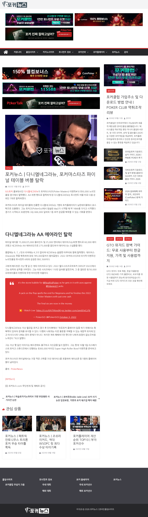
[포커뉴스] (10, 379)
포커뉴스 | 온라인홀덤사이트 (102, 509)
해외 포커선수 (85, 491)
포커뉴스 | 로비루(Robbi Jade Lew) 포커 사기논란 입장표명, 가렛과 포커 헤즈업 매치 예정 (75, 398)
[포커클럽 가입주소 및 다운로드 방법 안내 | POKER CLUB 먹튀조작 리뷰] (125, 75)
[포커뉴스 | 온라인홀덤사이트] (5, 52)
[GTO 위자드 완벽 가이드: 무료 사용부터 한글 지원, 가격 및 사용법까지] (125, 223)
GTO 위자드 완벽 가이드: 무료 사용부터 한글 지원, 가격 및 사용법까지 (123, 252)
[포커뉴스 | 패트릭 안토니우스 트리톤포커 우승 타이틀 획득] (17, 417)
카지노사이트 (48, 52)
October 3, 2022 (68, 317)
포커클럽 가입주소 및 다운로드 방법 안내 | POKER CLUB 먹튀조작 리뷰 (125, 104)
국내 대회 (46, 485)
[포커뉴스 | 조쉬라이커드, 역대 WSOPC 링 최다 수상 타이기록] (51, 417)
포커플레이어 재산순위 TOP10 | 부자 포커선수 (85, 440)
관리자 (27, 186)
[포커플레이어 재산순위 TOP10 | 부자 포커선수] (85, 417)
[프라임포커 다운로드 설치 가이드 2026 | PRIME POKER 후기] (113, 157)
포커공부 (110, 239)
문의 (126, 52)
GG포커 (9, 191)
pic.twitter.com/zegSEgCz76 (75, 310)
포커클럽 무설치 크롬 (15, 485)
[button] (36, 52)
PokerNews (17, 369)
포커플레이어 (98, 52)
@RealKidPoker (51, 283)
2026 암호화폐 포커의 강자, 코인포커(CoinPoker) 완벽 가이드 (134, 196)
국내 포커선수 (85, 485)
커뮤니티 (17, 52)
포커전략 (82, 52)
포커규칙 (119, 239)
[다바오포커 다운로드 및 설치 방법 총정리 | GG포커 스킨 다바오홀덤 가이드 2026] (113, 176)
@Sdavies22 (52, 286)
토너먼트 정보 (65, 52)
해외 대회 (46, 491)
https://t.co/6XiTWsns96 (48, 310)
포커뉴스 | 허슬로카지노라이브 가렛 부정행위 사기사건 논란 (28, 398)
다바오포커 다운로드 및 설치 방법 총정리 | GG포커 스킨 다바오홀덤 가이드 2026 (134, 174)
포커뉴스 (116, 52)
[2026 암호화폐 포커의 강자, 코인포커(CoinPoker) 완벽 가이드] (113, 198)
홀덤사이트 (30, 52)
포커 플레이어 (82, 479)
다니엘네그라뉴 (31, 191)
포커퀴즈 (128, 239)
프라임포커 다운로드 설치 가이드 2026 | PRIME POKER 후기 (134, 155)
